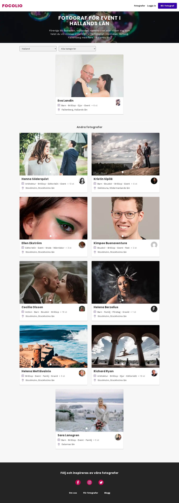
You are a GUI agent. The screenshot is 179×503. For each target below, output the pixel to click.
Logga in (151, 5)
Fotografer (139, 5)
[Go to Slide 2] (89, 93)
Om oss (73, 493)
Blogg (107, 493)
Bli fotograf (167, 5)
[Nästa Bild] (121, 75)
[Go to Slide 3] (92, 93)
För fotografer (90, 493)
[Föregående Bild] (58, 75)
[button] (89, 75)
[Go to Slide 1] (87, 94)
